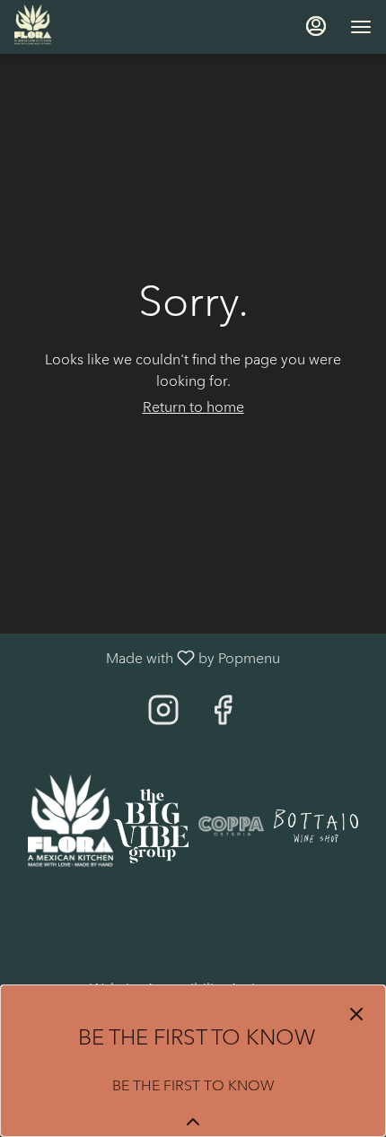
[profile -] (316, 26)
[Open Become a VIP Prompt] (193, 1122)
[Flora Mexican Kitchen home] (95, 26)
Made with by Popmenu (146, 657)
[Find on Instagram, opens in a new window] (163, 715)
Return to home (193, 406)
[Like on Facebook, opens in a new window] (222, 715)
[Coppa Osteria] (231, 824)
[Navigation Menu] (361, 27)
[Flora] (70, 824)
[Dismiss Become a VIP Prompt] (356, 1014)
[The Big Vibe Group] (151, 824)
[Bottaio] (316, 824)
